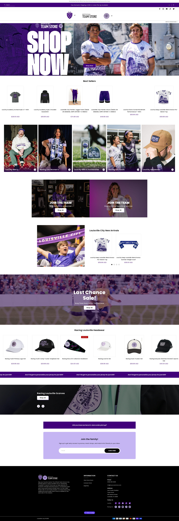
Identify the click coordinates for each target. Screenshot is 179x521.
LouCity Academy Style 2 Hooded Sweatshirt (45, 111)
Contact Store (88, 483)
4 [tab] (91, 69)
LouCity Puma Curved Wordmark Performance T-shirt (134, 111)
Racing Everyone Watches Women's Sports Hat (164, 360)
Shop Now (89, 66)
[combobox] (9, 5)
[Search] (4, 4)
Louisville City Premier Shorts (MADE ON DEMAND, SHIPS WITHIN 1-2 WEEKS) (104, 111)
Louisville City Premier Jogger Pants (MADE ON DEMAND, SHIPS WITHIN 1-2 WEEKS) (75, 111)
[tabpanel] (89, 49)
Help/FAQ (86, 485)
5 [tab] (93, 69)
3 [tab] (89, 69)
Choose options (15, 109)
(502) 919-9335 (111, 482)
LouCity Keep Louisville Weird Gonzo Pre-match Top (164, 111)
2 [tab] (87, 69)
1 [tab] (85, 69)
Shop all (61, 210)
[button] (172, 5)
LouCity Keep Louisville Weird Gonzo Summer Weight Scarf (128, 258)
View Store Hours (88, 480)
